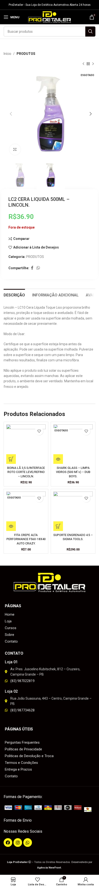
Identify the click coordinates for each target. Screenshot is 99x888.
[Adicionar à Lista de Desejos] (39, 431)
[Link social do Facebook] (32, 268)
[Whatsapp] (27, 842)
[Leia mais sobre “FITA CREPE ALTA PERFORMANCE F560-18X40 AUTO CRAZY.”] (11, 526)
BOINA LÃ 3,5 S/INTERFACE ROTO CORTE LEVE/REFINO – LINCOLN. (26, 472)
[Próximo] (93, 64)
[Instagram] (17, 842)
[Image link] (49, 808)
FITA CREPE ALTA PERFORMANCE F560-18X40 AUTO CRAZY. (26, 539)
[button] (11, 459)
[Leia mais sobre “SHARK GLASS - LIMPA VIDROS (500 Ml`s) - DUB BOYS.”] (58, 459)
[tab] (14, 294)
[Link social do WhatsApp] (38, 268)
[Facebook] (8, 842)
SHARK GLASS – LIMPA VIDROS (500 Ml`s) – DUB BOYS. (73, 472)
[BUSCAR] (90, 31)
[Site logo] (49, 17)
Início (7, 54)
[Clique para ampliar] (15, 149)
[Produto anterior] (83, 64)
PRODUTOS (26, 54)
